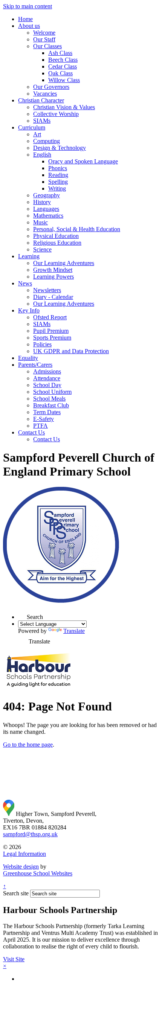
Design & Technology (59, 148)
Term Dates (47, 412)
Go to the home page (28, 744)
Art (37, 134)
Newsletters (47, 290)
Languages (46, 209)
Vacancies (45, 93)
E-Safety (43, 419)
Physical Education (56, 236)
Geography (46, 195)
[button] (22, 614)
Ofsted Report (50, 317)
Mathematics (48, 215)
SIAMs (41, 120)
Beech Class (63, 59)
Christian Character (41, 100)
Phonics (57, 168)
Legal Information (24, 854)
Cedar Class (62, 66)
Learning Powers (53, 276)
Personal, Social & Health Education (76, 229)
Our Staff (44, 39)
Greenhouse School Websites (37, 873)
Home (25, 19)
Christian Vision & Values (64, 107)
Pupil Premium (51, 331)
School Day (47, 385)
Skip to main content (27, 6)
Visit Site (13, 959)
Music (40, 222)
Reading (58, 175)
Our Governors (51, 87)
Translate (74, 631)
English (42, 154)
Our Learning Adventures (63, 263)
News (25, 283)
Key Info (29, 310)
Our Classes (47, 46)
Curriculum (31, 127)
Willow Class (64, 80)
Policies (42, 344)
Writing (57, 188)
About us (29, 26)
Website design (21, 866)
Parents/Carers (35, 364)
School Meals (49, 398)
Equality (28, 358)
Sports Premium (52, 337)
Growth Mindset (52, 270)
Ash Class (60, 53)
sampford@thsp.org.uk (30, 834)
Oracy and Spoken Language (83, 161)
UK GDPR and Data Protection (71, 351)
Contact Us (31, 432)
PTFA (40, 425)
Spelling (58, 181)
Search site (16, 893)
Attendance (46, 378)
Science (42, 249)
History (42, 202)
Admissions (47, 371)
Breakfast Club (51, 405)
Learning (29, 256)
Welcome (44, 32)
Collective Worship (56, 114)
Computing (46, 141)
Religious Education (57, 242)
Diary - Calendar (53, 297)
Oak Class (60, 73)
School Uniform (52, 392)
